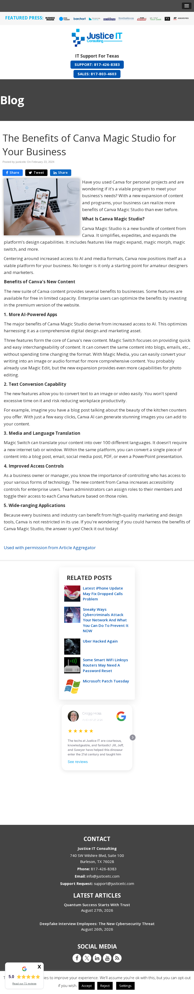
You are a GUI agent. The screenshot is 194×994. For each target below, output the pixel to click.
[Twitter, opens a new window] (87, 958)
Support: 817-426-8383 (97, 64)
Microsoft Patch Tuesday (106, 680)
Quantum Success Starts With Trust (97, 904)
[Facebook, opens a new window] (77, 958)
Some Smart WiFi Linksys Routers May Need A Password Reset (105, 665)
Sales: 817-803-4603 (97, 73)
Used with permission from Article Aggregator (50, 547)
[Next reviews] (132, 737)
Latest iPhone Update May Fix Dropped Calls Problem (103, 593)
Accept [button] (87, 985)
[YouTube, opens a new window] (107, 958)
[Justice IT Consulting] (97, 37)
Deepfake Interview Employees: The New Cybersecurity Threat (97, 923)
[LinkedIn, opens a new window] (97, 958)
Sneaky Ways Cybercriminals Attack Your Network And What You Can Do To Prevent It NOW (106, 620)
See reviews (78, 761)
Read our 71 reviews (24, 983)
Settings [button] (125, 985)
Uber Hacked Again (100, 641)
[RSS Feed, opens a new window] (117, 958)
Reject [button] (105, 985)
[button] (186, 6)
